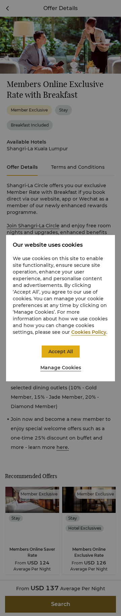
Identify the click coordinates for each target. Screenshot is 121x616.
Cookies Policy (88, 332)
